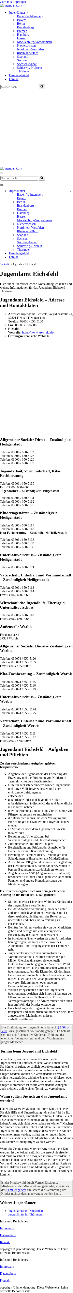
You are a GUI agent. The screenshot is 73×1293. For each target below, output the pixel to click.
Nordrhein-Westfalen (30, 49)
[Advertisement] (36, 128)
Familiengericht (19, 75)
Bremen (22, 31)
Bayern (21, 20)
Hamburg (23, 34)
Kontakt (5, 1242)
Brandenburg (25, 27)
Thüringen (23, 71)
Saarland (22, 56)
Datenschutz (8, 1235)
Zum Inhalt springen (13, 1)
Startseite (5, 264)
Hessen (21, 38)
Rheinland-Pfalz (27, 53)
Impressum (7, 1228)
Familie (13, 79)
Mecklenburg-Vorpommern (34, 42)
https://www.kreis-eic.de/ (38, 332)
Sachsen (22, 60)
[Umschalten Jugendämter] (70, 191)
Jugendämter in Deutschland (26, 1210)
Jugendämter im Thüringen (25, 1214)
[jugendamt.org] (11, 5)
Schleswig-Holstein (29, 67)
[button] (27, 12)
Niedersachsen (26, 45)
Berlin (21, 23)
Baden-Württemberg (30, 16)
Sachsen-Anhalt (27, 64)
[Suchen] (42, 86)
